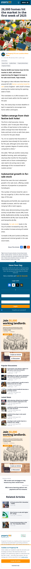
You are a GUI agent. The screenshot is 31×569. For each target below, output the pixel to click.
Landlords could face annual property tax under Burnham (17, 408)
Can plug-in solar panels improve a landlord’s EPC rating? (16, 421)
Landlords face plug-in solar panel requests (16, 414)
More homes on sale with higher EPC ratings (19, 513)
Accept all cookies (15, 561)
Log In (15, 306)
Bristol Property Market (10, 253)
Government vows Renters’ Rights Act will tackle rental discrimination (17, 369)
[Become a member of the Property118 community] (15, 334)
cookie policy (24, 557)
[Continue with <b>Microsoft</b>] (21, 285)
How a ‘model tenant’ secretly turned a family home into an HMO (18, 383)
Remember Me (7, 310)
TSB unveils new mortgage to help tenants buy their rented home (15, 481)
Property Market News (23, 63)
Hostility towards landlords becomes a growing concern (18, 390)
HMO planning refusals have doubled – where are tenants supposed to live (18, 401)
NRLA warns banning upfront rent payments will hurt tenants (16, 488)
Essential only (15, 565)
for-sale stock (13, 224)
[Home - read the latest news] (9, 2)
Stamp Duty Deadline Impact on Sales (14, 258)
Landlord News (12, 63)
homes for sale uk (17, 254)
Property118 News (6, 65)
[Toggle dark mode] (18, 2)
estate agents (8, 254)
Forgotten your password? (19, 310)
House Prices (5, 63)
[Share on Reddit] (28, 247)
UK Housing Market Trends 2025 (13, 258)
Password (3, 299)
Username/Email (5, 293)
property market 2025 (18, 256)
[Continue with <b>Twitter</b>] (17, 285)
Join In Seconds (22, 276)
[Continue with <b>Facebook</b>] (9, 285)
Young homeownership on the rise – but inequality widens (18, 523)
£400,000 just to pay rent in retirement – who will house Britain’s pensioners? (18, 376)
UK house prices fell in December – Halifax (19, 503)
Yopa (18, 259)
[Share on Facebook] (21, 247)
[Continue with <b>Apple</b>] (13, 285)
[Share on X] (25, 247)
